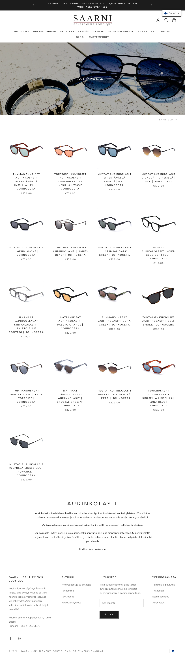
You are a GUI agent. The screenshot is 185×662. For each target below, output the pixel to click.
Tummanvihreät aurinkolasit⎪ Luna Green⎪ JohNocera (114, 321)
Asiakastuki (158, 602)
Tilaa (109, 614)
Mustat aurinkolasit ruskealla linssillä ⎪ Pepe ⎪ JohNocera (115, 394)
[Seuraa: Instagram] (20, 638)
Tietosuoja (158, 590)
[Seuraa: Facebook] (10, 638)
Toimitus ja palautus (163, 584)
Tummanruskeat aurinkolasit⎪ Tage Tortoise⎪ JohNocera (26, 396)
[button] (171, 13)
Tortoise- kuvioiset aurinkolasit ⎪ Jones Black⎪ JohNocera (70, 251)
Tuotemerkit (99, 37)
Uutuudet (21, 31)
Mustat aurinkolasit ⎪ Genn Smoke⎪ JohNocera (26, 251)
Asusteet (67, 31)
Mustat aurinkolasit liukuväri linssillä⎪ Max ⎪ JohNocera (159, 178)
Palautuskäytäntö (71, 602)
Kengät (84, 31)
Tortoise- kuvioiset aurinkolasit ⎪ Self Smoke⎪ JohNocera (158, 321)
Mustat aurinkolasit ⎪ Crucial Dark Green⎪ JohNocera (115, 251)
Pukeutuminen (45, 31)
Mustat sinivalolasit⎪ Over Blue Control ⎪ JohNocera (158, 253)
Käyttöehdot (68, 596)
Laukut (99, 31)
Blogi (80, 37)
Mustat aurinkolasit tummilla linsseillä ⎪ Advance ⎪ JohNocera (26, 470)
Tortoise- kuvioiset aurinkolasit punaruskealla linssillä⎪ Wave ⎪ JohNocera (70, 181)
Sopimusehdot (160, 596)
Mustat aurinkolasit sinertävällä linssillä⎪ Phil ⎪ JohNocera (115, 179)
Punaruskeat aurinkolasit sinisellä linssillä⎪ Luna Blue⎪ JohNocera (158, 398)
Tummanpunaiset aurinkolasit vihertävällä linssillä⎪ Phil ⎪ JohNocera (26, 181)
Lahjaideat (147, 31)
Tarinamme (67, 590)
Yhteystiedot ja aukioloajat (76, 584)
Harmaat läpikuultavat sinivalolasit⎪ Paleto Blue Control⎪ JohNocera (26, 324)
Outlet (165, 31)
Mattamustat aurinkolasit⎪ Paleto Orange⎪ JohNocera (70, 323)
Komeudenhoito (121, 31)
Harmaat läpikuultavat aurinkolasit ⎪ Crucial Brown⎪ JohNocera (70, 398)
